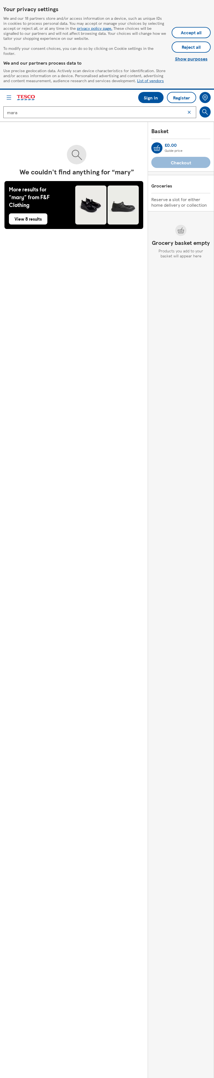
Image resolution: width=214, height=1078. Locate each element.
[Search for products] (205, 112)
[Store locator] (205, 97)
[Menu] (8, 97)
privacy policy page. (94, 28)
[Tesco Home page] (26, 97)
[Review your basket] (156, 147)
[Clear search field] (189, 112)
